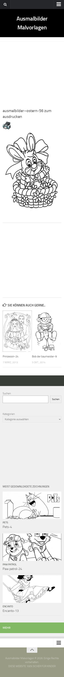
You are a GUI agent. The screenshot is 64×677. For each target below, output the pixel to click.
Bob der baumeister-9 (44, 356)
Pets (5, 522)
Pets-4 (7, 527)
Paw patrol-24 (12, 569)
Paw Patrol (10, 564)
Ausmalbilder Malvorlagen (32, 23)
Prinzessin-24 (10, 356)
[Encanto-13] (32, 589)
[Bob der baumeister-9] (46, 331)
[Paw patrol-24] (32, 547)
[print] (7, 128)
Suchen (7, 393)
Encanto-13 (11, 611)
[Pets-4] (32, 505)
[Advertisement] (32, 73)
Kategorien (9, 414)
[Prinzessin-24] (17, 331)
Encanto (8, 606)
